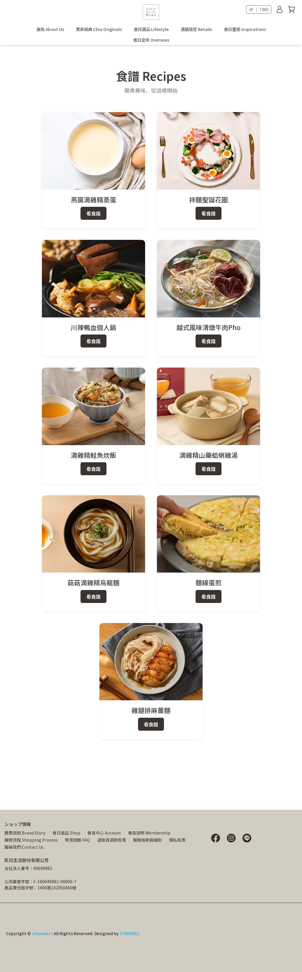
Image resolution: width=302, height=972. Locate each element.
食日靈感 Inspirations (245, 29)
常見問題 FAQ (77, 840)
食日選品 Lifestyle (151, 29)
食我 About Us (50, 29)
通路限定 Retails (196, 29)
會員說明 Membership (149, 833)
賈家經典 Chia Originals (99, 29)
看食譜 (93, 213)
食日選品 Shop (66, 833)
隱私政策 (177, 840)
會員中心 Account (104, 833)
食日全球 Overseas (151, 40)
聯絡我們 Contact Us (24, 847)
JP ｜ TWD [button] (259, 9)
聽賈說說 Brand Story (24, 833)
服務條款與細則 (147, 840)
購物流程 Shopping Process (31, 840)
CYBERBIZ (129, 933)
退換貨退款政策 (111, 840)
